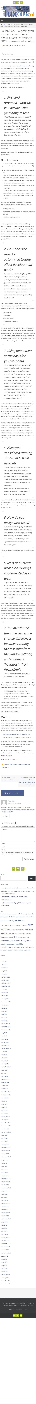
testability (15, 764)
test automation (19, 946)
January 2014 (5, 1143)
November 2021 (5, 985)
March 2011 (4, 1233)
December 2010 (5, 1242)
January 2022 (5, 979)
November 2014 (5, 1124)
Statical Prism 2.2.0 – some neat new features (8, 777)
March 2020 (4, 1019)
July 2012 (4, 1189)
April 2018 (4, 1056)
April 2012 (4, 1196)
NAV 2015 (4, 932)
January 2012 (5, 1205)
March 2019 (4, 1038)
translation (31, 946)
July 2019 (4, 1031)
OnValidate (28, 932)
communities (30, 915)
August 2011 (4, 1220)
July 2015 (4, 1100)
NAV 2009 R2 (13, 928)
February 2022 (5, 976)
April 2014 (4, 1137)
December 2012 (5, 1177)
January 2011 (5, 1239)
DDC (9, 919)
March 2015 (4, 1112)
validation (20, 948)
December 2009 (5, 1279)
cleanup (22, 915)
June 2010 (4, 1261)
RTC (15, 935)
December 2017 (5, 1066)
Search (2, 873)
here (20, 746)
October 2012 (5, 1183)
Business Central (6, 915)
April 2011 (4, 1230)
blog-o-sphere (25, 912)
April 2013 (4, 1168)
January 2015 (5, 1118)
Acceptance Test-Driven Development (8, 912)
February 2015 (5, 1115)
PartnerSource (4, 936)
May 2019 (4, 1035)
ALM (19, 912)
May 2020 (4, 1013)
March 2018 (4, 1059)
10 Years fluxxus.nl (6, 898)
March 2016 (4, 1087)
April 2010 (4, 1267)
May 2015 (4, 1106)
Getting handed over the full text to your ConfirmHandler (17, 886)
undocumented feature (6, 948)
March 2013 (4, 1171)
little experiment (23, 65)
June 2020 (4, 1010)
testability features (24, 764)
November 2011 (5, 1211)
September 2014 (6, 1131)
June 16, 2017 (17, 45)
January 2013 (5, 1174)
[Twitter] (14, 2)
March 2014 (4, 1140)
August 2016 (4, 1084)
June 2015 (4, 1103)
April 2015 (4, 1109)
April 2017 (4, 1072)
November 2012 (5, 1180)
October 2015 (5, 1096)
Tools (26, 946)
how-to (24, 923)
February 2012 (5, 1202)
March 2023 (4, 966)
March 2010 (4, 1270)
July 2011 (4, 1224)
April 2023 (4, 963)
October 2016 (5, 1081)
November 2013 (5, 1149)
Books (31, 912)
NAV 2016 (6, 764)
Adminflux (11, 800)
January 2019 (5, 1041)
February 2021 (5, 994)
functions (14, 924)
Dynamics (16, 919)
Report (11, 936)
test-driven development (7, 943)
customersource (4, 919)
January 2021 (5, 997)
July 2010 (4, 1258)
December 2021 (5, 982)
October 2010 (5, 1248)
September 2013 (6, 1155)
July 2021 (4, 988)
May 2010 (4, 1264)
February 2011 (5, 1236)
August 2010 (4, 1255)
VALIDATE (15, 948)
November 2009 (5, 1283)
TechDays (24, 939)
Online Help (22, 932)
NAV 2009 (4, 928)
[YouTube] (21, 2)
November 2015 (5, 1093)
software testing (22, 936)
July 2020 (4, 1007)
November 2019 (5, 1028)
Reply (6, 815)
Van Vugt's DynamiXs (10, 6)
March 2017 (4, 1075)
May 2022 (4, 972)
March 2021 (4, 991)
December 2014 (5, 1121)
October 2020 (5, 1004)
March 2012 (4, 1199)
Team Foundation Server (10, 939)
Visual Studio (27, 948)
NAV (30, 923)
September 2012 (6, 1186)
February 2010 (5, 1273)
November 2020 (5, 1000)
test (11, 764)
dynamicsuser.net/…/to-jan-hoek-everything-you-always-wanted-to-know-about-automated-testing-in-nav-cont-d (18, 808)
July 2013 (4, 1162)
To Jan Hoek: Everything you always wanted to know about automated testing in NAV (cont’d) (27, 779)
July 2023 (4, 960)
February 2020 (5, 1022)
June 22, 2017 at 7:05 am (14, 802)
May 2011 (4, 1227)
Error (23, 919)
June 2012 (4, 1193)
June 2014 (4, 1134)
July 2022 (4, 969)
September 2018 (6, 1047)
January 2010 (5, 1276)
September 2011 (6, 1217)
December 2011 (5, 1208)
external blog (5, 924)
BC (4, 24)
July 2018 (4, 1050)
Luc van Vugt (7, 45)
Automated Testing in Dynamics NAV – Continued (17, 737)
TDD (27, 936)
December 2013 (5, 1146)
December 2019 (5, 1025)
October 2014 (5, 1127)
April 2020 (4, 1016)
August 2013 (4, 1158)
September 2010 (6, 1252)
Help (18, 924)
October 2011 (5, 1214)
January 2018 (5, 1062)
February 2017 (5, 1078)
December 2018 (5, 1044)
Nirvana (18, 1308)
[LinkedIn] (17, 2)
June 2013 (4, 1165)
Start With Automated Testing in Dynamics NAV (16, 734)
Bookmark (6, 766)
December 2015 (5, 1090)
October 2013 (5, 1152)
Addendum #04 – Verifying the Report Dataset (14, 895)
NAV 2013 (29, 928)
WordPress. (24, 1308)
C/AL (13, 915)
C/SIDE (17, 915)
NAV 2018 (17, 932)
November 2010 (5, 1245)
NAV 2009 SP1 (20, 928)
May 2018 (4, 1053)
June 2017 (4, 1069)
